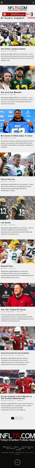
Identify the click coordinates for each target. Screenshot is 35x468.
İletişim (21, 448)
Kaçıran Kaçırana (8, 179)
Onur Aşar (3, 311)
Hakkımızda (7, 447)
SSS (29, 448)
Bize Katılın (11, 448)
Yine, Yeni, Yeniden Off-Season (13, 309)
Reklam (18, 449)
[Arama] (33, 2)
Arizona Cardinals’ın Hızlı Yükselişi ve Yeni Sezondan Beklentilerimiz (16, 397)
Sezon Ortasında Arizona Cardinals (15, 353)
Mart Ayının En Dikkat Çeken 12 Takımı (16, 136)
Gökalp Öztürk (11, 311)
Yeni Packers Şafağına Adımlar (13, 49)
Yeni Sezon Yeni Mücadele (11, 92)
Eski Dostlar (6, 223)
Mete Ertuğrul (4, 51)
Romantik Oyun (7, 266)
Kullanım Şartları (28, 447)
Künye (16, 447)
